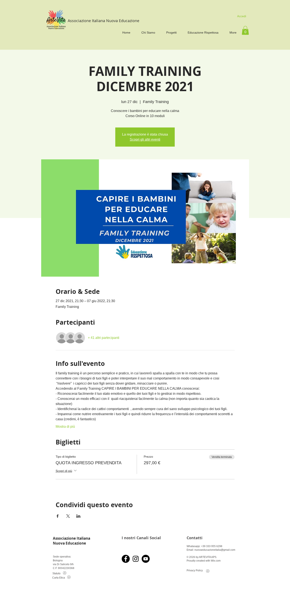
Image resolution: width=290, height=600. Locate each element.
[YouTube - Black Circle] (146, 559)
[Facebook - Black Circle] (126, 559)
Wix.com (216, 560)
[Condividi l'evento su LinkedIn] (78, 516)
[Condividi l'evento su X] (68, 516)
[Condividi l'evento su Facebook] (58, 516)
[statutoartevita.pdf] (64, 573)
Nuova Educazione (69, 543)
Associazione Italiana (71, 538)
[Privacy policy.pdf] (207, 572)
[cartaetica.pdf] (69, 578)
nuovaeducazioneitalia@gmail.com (214, 549)
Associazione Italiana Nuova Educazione (103, 20)
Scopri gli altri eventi (145, 139)
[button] (245, 30)
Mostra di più (65, 426)
